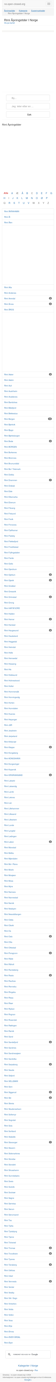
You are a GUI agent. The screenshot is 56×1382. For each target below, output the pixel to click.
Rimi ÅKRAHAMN (11, 211)
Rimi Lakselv (9, 780)
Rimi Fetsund (10, 513)
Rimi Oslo (8, 936)
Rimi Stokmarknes (12, 1153)
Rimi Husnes (9, 714)
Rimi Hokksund (10, 675)
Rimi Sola (8, 1125)
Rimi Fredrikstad (11, 547)
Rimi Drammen (10, 480)
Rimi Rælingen (10, 1025)
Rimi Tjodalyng (10, 1231)
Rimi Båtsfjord (10, 407)
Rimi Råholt (9, 964)
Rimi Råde (8, 958)
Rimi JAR (8, 725)
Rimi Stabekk (9, 1136)
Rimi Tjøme (9, 1237)
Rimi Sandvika (10, 1059)
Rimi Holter (9, 686)
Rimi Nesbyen (10, 908)
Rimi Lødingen (10, 836)
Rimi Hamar (9, 619)
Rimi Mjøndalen (11, 858)
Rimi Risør (8, 1003)
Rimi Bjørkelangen (12, 435)
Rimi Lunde (9, 825)
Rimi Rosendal (10, 1020)
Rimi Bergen (9, 419)
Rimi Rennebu (10, 986)
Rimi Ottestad (10, 947)
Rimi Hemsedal (10, 658)
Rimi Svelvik (9, 1186)
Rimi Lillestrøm (10, 819)
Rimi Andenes (10, 293)
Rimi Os (7, 931)
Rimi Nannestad (11, 897)
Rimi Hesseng (10, 663)
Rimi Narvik (9, 903)
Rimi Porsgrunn (11, 953)
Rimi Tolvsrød (10, 1242)
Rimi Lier (8, 803)
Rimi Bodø (8, 441)
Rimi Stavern (9, 1148)
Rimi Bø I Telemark (12, 469)
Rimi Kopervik (10, 769)
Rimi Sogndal (10, 1120)
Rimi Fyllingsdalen (12, 552)
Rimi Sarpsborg (11, 1064)
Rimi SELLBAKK (11, 1081)
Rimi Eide (8, 491)
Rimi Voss (8, 1320)
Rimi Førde (9, 558)
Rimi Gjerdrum (10, 569)
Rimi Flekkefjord (11, 541)
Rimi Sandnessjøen (12, 1053)
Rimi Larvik (9, 791)
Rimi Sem (8, 1086)
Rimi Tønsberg (10, 1264)
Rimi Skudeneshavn (12, 1109)
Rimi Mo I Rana (11, 864)
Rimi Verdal (9, 1287)
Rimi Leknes (9, 797)
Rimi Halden (9, 613)
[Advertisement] (28, 61)
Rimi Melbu (9, 853)
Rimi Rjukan (9, 1008)
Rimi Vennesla (10, 1281)
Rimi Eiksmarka (11, 497)
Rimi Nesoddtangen (12, 914)
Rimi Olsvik (9, 925)
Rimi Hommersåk (11, 691)
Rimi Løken (9, 841)
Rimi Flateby (9, 535)
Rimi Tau (8, 1220)
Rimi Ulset (8, 1276)
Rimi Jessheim (10, 730)
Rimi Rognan (9, 1014)
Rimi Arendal (9, 298)
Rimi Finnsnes (10, 524)
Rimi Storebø (9, 1159)
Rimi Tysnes (9, 1259)
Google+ (28, 1379)
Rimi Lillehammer (11, 808)
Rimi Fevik (8, 519)
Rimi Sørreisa (10, 1203)
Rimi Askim (9, 380)
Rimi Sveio (8, 1181)
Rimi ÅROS (9, 309)
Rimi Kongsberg (11, 752)
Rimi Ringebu (10, 992)
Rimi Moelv (9, 869)
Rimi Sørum (9, 1209)
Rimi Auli (8, 385)
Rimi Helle (8, 652)
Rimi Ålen (8, 222)
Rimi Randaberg (11, 969)
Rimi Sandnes (10, 1047)
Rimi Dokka (9, 474)
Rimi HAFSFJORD (12, 608)
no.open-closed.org (14, 4)
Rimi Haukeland (11, 636)
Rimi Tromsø (9, 1248)
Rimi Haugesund (11, 630)
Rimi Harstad (9, 624)
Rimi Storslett (10, 1164)
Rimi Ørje (8, 1326)
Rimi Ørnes (9, 1331)
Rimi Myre (8, 886)
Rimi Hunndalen (11, 708)
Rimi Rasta (9, 975)
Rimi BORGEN (10, 446)
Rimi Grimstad (10, 597)
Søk (29, 114)
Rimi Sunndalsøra (11, 1175)
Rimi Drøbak (9, 485)
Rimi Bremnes (10, 458)
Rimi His (7, 669)
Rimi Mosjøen (10, 875)
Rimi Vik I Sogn (10, 1298)
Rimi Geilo (8, 563)
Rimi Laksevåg (10, 786)
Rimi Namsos (10, 892)
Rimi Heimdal (10, 647)
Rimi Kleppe (9, 747)
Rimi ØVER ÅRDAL (12, 1337)
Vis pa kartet (9, 22)
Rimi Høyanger (10, 719)
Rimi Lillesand (10, 814)
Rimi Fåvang (9, 508)
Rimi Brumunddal (11, 463)
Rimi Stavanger (10, 1142)
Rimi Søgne (9, 1198)
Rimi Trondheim (11, 1253)
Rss (36, 1370)
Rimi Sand (8, 1036)
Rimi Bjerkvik (9, 424)
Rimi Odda (8, 919)
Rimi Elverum (10, 502)
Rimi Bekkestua (11, 413)
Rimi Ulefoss (9, 1270)
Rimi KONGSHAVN (12, 758)
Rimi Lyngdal (9, 830)
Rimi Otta (8, 942)
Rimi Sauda (9, 1070)
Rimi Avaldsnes (10, 396)
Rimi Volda (8, 1309)
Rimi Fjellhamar (11, 530)
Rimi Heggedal (10, 641)
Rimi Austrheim (10, 391)
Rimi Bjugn (8, 430)
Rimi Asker (8, 374)
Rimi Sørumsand (11, 1214)
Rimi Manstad (10, 847)
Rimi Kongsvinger (11, 764)
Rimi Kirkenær (10, 741)
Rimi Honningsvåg (12, 697)
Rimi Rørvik (9, 1031)
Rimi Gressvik (10, 591)
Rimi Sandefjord (11, 1042)
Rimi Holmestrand (12, 680)
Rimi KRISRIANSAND (13, 775)
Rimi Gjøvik (9, 580)
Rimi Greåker (10, 586)
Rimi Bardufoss (10, 402)
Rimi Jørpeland (10, 736)
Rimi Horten (9, 702)
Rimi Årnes (9, 304)
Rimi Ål (7, 217)
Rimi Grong (9, 602)
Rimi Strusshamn (11, 1170)
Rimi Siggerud (10, 1092)
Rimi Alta (8, 287)
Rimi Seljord (9, 1075)
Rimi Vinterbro (10, 1303)
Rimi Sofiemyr (10, 1114)
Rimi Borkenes (10, 452)
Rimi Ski (7, 1097)
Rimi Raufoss (10, 981)
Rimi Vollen (9, 1314)
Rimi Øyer (8, 1342)
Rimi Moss (8, 880)
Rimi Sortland (10, 1131)
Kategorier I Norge (28, 1365)
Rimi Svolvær (9, 1192)
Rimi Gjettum (9, 574)
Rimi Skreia (9, 1103)
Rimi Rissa (8, 997)
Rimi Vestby (9, 1292)
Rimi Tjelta (8, 1225)
